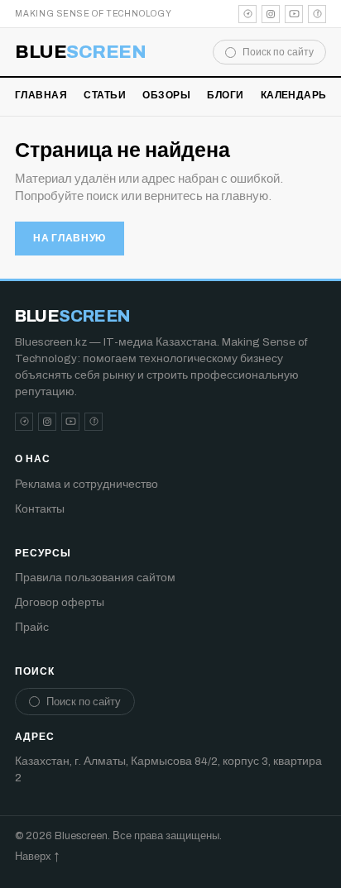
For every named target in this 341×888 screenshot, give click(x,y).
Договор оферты (59, 602)
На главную (69, 238)
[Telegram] (247, 14)
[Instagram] (271, 14)
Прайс (32, 627)
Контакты (40, 509)
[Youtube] (294, 14)
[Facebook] (317, 14)
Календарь (294, 95)
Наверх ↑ (37, 856)
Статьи (105, 95)
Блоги (225, 95)
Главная (41, 95)
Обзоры (166, 95)
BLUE (80, 52)
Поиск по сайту (278, 52)
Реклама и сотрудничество (86, 484)
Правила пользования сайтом (95, 577)
